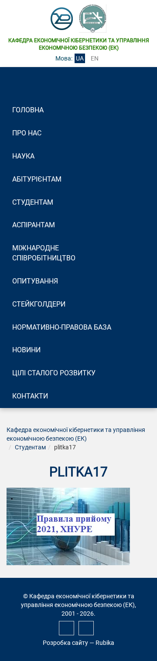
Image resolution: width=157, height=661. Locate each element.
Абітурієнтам (36, 179)
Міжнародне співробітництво (43, 253)
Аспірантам (33, 225)
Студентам (32, 202)
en (95, 58)
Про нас (26, 133)
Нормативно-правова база (61, 327)
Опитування (35, 281)
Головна (28, 110)
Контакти (30, 396)
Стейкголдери (38, 304)
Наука (23, 156)
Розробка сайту (65, 642)
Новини (26, 350)
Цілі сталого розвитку (54, 373)
